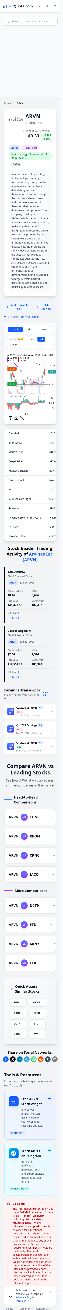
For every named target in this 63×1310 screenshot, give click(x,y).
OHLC (45, 329)
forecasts (18, 1223)
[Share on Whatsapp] (34, 1059)
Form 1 (15, 617)
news (28, 1223)
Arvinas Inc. (34, 123)
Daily (41, 339)
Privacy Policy (23, 1297)
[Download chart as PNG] (16, 418)
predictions (40, 1226)
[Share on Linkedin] (20, 1059)
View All (45, 694)
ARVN (12, 582)
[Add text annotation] (11, 418)
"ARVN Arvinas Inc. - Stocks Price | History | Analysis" (33, 1214)
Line (30, 329)
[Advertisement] (31, 64)
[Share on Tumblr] (48, 1059)
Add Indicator (46, 306)
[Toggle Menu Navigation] (55, 6)
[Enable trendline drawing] (22, 418)
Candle (15, 329)
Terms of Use (23, 1301)
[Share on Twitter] (13, 1059)
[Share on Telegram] (27, 1059)
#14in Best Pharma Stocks (21, 317)
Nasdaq (15, 164)
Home (7, 103)
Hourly (32, 339)
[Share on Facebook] (6, 1059)
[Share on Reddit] (41, 1059)
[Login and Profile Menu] (47, 6)
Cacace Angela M (19, 631)
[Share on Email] (55, 1059)
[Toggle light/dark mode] (39, 6)
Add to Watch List (19, 306)
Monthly (13, 344)
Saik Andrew (16, 572)
